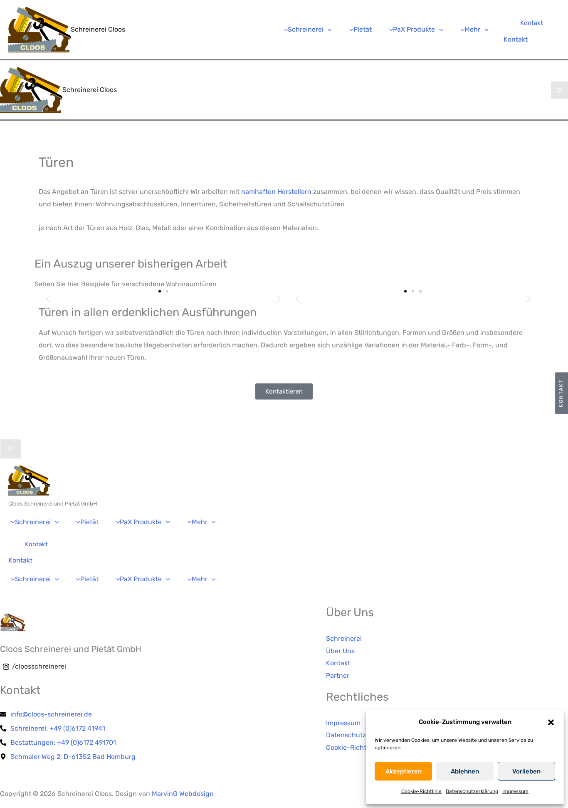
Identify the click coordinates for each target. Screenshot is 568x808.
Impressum (515, 791)
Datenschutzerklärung (472, 791)
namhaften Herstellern (276, 192)
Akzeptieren (403, 771)
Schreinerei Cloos (98, 29)
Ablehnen (465, 771)
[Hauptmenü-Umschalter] (559, 90)
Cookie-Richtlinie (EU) (360, 747)
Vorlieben (526, 771)
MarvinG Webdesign (183, 794)
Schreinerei (344, 638)
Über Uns (340, 651)
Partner (337, 675)
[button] (551, 722)
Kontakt (516, 39)
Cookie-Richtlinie (421, 791)
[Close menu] (10, 449)
